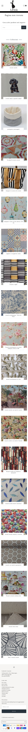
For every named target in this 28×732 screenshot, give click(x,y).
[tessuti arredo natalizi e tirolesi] (14, 522)
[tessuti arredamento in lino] (14, 367)
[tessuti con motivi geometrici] (14, 553)
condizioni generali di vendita (8, 687)
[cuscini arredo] (14, 55)
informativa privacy (6, 688)
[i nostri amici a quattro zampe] (14, 86)
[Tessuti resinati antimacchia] (14, 583)
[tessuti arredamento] (14, 303)
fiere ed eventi (4, 685)
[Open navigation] (2, 5)
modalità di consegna (6, 690)
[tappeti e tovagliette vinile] (14, 241)
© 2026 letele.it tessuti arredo (8, 717)
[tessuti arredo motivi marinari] (14, 491)
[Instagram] (14, 667)
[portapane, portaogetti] (14, 117)
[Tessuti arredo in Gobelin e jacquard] (14, 459)
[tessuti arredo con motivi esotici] (14, 398)
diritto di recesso (5, 691)
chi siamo (4, 696)
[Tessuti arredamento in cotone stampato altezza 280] (14, 335)
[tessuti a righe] (14, 272)
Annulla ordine (5, 693)
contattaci (4, 694)
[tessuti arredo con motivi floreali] (14, 428)
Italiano (4, 721)
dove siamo (4, 682)
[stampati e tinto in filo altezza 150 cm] (14, 209)
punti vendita (4, 684)
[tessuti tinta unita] (14, 614)
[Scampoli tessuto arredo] (14, 148)
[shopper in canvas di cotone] (14, 178)
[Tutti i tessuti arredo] (14, 645)
